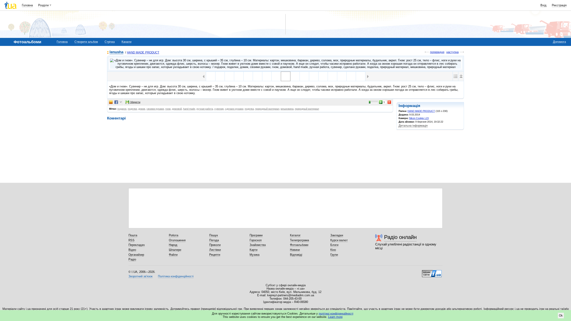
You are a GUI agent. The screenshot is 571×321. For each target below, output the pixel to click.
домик (141, 108)
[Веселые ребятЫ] (360, 76)
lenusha (116, 52)
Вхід (543, 5)
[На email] (111, 102)
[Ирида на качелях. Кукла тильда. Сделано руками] (229, 76)
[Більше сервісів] (121, 102)
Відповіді (296, 254)
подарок (121, 108)
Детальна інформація (413, 125)
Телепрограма (299, 240)
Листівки (215, 249)
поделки (132, 108)
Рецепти (214, 254)
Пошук (213, 235)
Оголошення (177, 240)
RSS (131, 240)
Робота (173, 235)
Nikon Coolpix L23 (419, 118)
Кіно (333, 249)
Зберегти (135, 102)
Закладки (336, 235)
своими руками (155, 108)
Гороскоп (256, 240)
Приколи (215, 245)
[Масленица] (210, 76)
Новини (295, 249)
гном (168, 108)
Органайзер (136, 254)
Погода (214, 240)
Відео (132, 249)
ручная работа (205, 108)
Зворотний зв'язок (140, 276)
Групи (334, 254)
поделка (249, 108)
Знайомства (258, 245)
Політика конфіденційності (176, 276)
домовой (177, 108)
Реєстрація (559, 5)
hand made (189, 108)
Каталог (295, 235)
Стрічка (110, 41)
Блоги (334, 245)
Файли (173, 254)
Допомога (559, 41)
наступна (452, 52)
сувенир (219, 108)
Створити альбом (86, 41)
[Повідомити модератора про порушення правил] (389, 102)
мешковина (287, 108)
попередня (437, 52)
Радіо (132, 259)
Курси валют (339, 240)
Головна (27, 5)
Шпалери (175, 249)
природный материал (267, 108)
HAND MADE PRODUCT (143, 52)
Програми (256, 235)
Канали (126, 41)
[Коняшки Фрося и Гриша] (351, 76)
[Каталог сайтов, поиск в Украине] (432, 272)
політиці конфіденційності (336, 313)
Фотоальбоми (299, 245)
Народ (173, 245)
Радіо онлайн (400, 237)
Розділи (43, 5)
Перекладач (136, 245)
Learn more (335, 317)
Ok (561, 315)
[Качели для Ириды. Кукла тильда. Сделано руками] (257, 76)
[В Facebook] (116, 102)
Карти (253, 249)
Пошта (132, 235)
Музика (254, 254)
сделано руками (234, 108)
